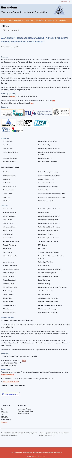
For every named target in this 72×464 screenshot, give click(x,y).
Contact (64, 2)
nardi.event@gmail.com (11, 381)
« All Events (5, 26)
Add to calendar (11, 394)
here (53, 100)
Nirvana (35, 456)
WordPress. (42, 456)
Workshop (4, 422)
